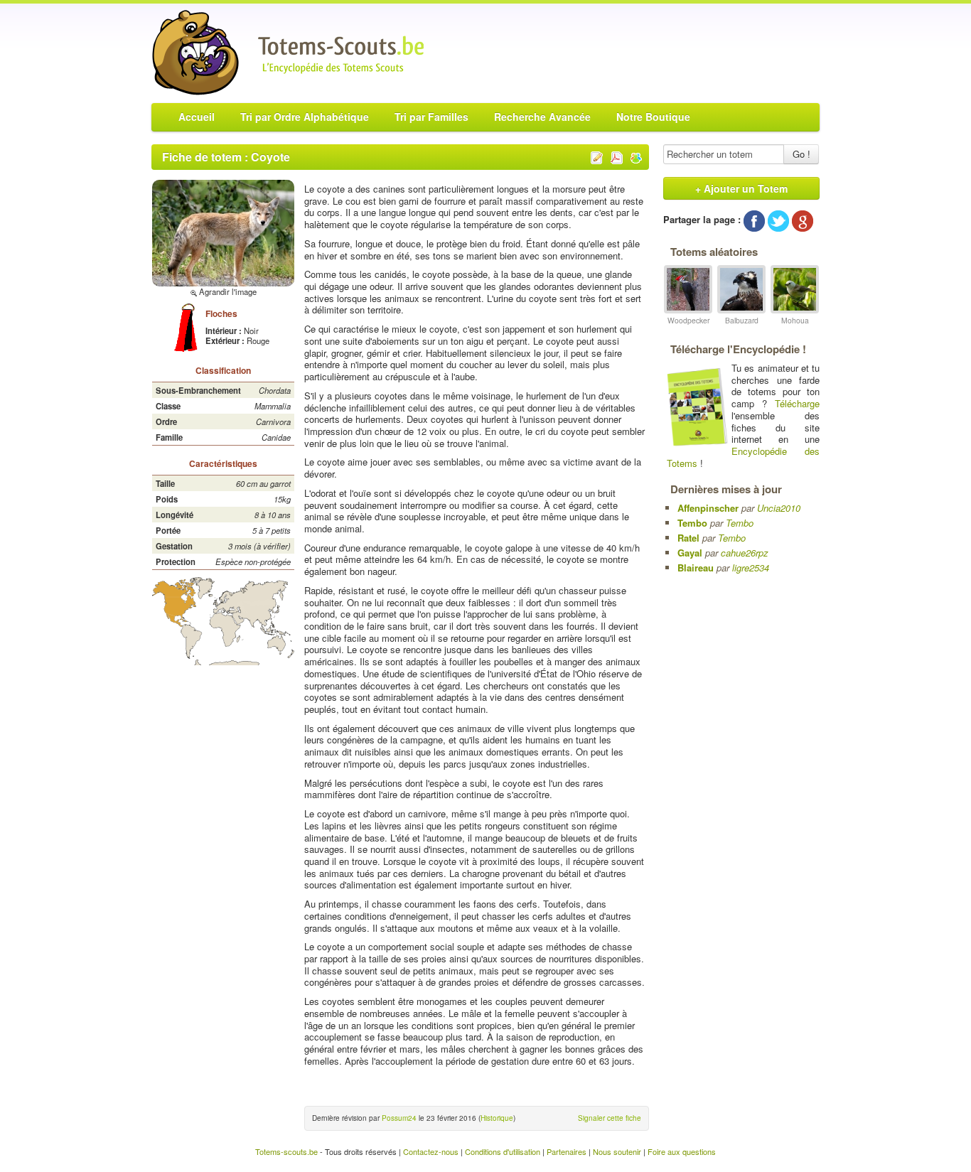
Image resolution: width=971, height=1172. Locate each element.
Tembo (692, 522)
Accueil (196, 116)
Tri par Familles (431, 116)
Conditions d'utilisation (502, 1151)
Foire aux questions (682, 1151)
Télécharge (797, 403)
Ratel (688, 537)
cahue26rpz (744, 552)
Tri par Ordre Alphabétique (304, 116)
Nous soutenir (617, 1151)
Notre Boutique (653, 116)
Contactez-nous (430, 1151)
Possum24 (399, 1118)
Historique (497, 1118)
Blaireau (695, 567)
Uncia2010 (778, 508)
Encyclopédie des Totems (743, 457)
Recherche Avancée (542, 116)
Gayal (689, 552)
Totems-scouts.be (286, 1151)
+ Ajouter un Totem (741, 188)
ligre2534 (750, 567)
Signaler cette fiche (609, 1118)
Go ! (801, 154)
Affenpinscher (708, 508)
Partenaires (566, 1151)
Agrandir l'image (227, 291)
